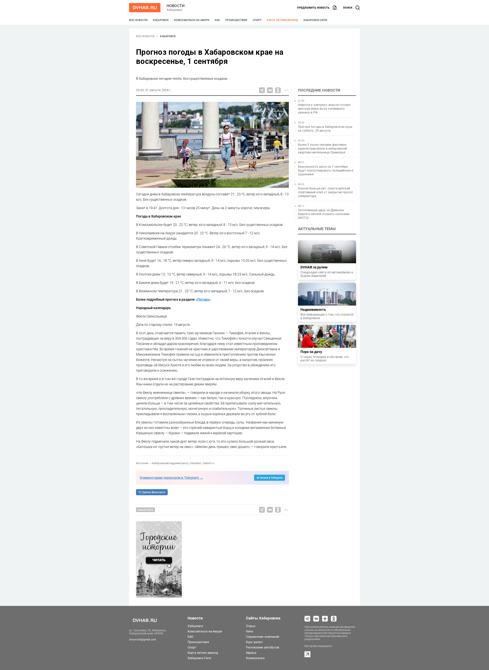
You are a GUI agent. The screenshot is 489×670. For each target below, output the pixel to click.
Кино (249, 631)
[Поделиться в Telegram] (262, 90)
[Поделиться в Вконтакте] (270, 90)
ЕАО (217, 20)
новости (176, 5)
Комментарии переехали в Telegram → (171, 478)
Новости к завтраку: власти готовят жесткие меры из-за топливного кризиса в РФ (324, 108)
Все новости (138, 20)
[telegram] (307, 619)
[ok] (334, 619)
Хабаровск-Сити (315, 20)
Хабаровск (161, 20)
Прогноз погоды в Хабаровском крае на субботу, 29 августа (325, 128)
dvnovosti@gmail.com (142, 639)
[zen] (325, 619)
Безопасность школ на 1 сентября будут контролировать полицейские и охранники (325, 170)
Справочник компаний (262, 637)
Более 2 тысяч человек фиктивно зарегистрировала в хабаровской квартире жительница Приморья (322, 148)
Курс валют (254, 642)
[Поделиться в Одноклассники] (278, 90)
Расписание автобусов (262, 647)
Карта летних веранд (282, 20)
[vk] (316, 619)
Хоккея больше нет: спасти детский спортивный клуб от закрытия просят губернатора (325, 192)
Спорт (257, 20)
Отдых (250, 626)
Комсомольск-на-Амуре (191, 20)
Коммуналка (255, 658)
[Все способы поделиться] (286, 90)
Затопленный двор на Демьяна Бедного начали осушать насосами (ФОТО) (324, 214)
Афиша (251, 653)
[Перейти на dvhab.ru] (144, 7)
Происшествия (236, 20)
